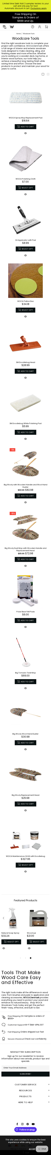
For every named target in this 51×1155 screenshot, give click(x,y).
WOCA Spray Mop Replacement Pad (25, 118)
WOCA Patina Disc (25, 301)
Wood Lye (31, 933)
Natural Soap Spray (10, 933)
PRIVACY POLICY (18, 1149)
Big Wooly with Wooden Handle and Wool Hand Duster (25, 485)
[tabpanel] (13, 931)
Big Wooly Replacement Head (25, 795)
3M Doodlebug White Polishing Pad (25, 423)
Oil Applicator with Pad (25, 240)
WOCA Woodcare (12, 27)
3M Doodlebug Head (25, 362)
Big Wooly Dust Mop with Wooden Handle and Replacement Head (25, 549)
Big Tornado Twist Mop (25, 673)
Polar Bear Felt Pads (25, 611)
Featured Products (25, 900)
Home (18, 34)
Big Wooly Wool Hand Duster (25, 734)
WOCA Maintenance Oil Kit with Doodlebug (25, 856)
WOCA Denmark (34, 45)
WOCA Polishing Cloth (26, 179)
